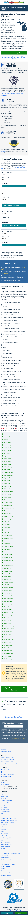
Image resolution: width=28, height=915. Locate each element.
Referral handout (7, 776)
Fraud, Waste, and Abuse (7, 838)
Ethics (2, 827)
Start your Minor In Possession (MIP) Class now (14, 689)
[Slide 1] (13, 714)
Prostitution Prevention (6, 859)
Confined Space (5, 809)
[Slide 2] (15, 714)
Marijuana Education (6, 851)
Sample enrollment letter (8, 774)
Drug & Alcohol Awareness (7, 822)
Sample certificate (7, 772)
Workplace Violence (6, 875)
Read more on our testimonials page (14, 716)
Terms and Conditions (10, 911)
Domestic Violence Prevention (8, 818)
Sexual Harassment (5, 862)
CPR (2, 813)
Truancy (3, 868)
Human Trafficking (5, 846)
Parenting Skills (4, 855)
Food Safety (4, 835)
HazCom (3, 840)
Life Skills (3, 849)
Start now (3, 749)
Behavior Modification (6, 800)
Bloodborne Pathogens (6, 802)
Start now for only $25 (14, 53)
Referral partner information (7, 759)
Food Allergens (4, 833)
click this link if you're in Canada (16, 740)
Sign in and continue (6, 751)
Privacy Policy (19, 911)
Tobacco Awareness (6, 866)
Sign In (7, 913)
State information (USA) (7, 761)
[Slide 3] (18, 714)
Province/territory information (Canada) (10, 764)
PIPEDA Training (5, 857)
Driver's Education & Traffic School (9, 820)
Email (4, 782)
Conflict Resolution (5, 811)
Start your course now (11, 186)
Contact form (6, 784)
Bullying (3, 805)
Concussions (4, 807)
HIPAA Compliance (5, 842)
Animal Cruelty (4, 796)
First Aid (3, 831)
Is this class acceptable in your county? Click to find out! (14, 57)
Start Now (20, 913)
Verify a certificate (7, 769)
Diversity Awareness (6, 816)
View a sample (4, 273)
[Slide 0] (10, 714)
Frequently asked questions (7, 757)
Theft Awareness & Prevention (8, 864)
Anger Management (6, 794)
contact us (3, 151)
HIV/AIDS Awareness (6, 844)
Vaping (2, 870)
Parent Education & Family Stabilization (10, 853)
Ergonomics (4, 824)
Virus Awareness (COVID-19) (8, 873)
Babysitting (3, 798)
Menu (4, 9)
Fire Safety (3, 829)
